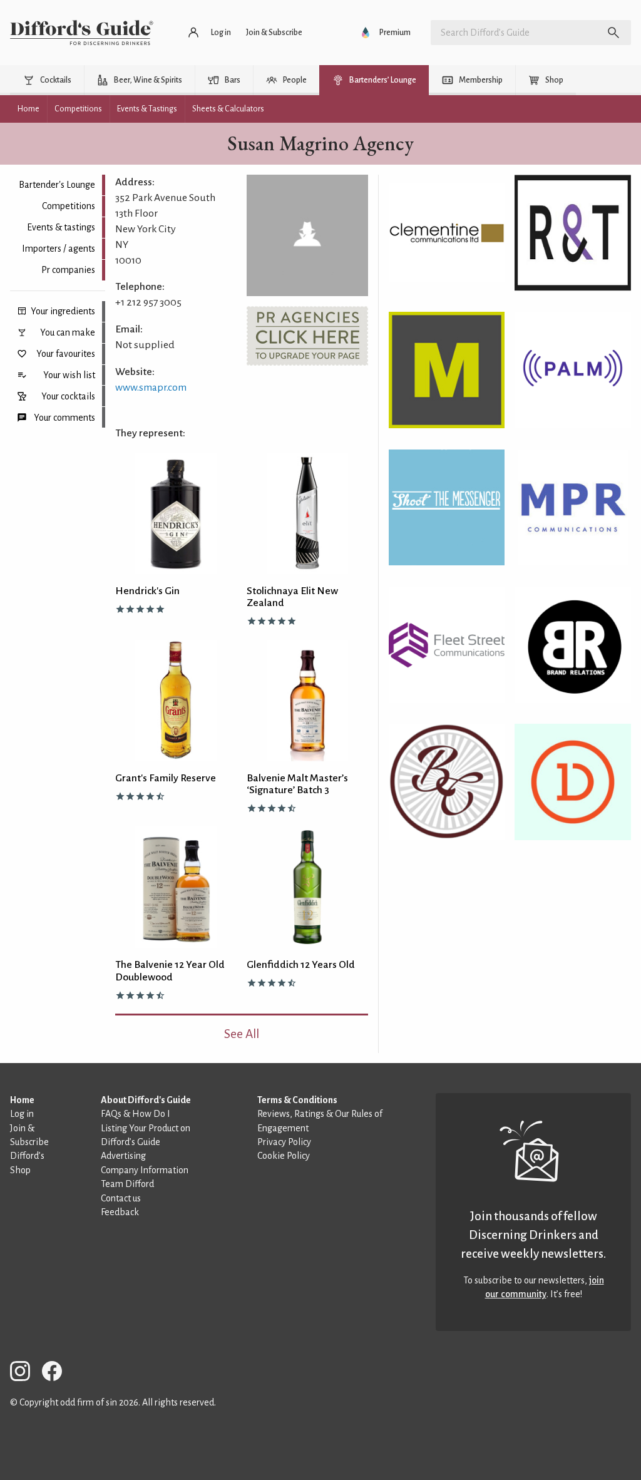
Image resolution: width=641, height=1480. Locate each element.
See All (241, 1034)
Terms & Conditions (297, 1100)
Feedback (120, 1212)
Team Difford (127, 1184)
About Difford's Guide (146, 1100)
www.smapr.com (151, 387)
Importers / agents (58, 249)
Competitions (68, 206)
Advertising (123, 1156)
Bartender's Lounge (57, 185)
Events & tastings (61, 227)
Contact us (121, 1198)
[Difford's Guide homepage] (81, 32)
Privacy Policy (284, 1142)
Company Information (144, 1170)
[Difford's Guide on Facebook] (57, 1373)
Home (22, 1100)
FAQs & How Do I (135, 1114)
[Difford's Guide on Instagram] (25, 1373)
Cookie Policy (283, 1156)
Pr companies (68, 270)
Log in (22, 1114)
